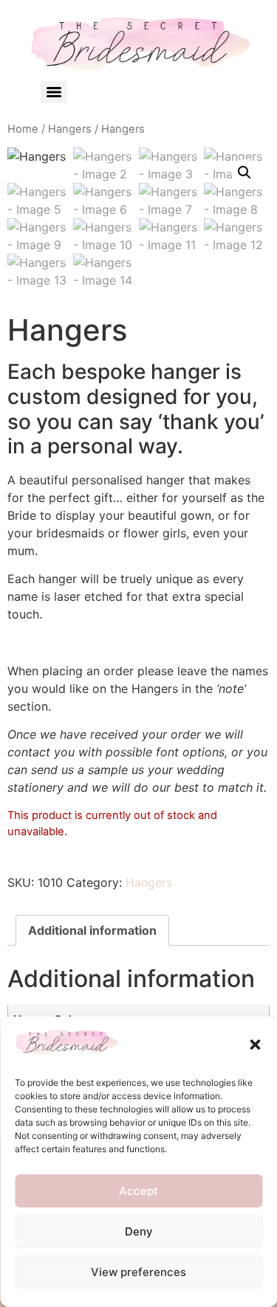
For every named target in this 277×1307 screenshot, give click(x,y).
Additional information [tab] (92, 930)
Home (22, 129)
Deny (139, 1231)
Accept (138, 1191)
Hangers (70, 129)
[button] (254, 1044)
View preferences (138, 1272)
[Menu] (54, 92)
